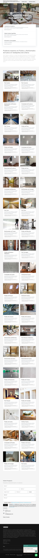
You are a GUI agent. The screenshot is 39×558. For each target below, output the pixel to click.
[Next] (37, 15)
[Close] (36, 546)
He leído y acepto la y (18, 502)
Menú (4, 546)
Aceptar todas (24, 1)
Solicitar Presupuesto (7, 29)
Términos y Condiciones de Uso (25, 502)
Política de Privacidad (15, 502)
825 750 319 (5, 542)
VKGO (13, 504)
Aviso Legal (7, 554)
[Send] (36, 551)
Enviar (5, 505)
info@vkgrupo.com (6, 543)
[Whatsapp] (36, 555)
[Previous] (1, 15)
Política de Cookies (12, 554)
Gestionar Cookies (19, 555)
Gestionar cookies (32, 1)
